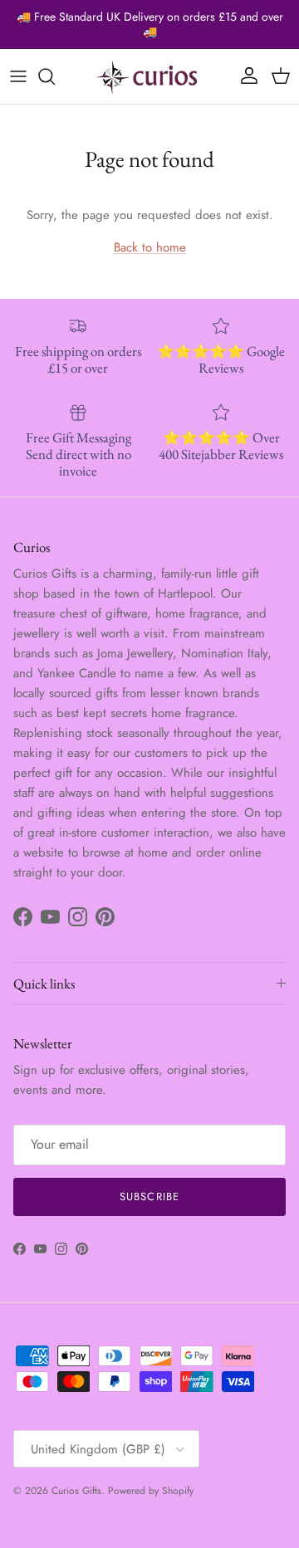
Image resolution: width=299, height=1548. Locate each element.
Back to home (150, 247)
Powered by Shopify (151, 1490)
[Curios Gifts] (149, 76)
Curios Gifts (76, 1490)
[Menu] (18, 76)
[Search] (55, 76)
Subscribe (149, 1196)
